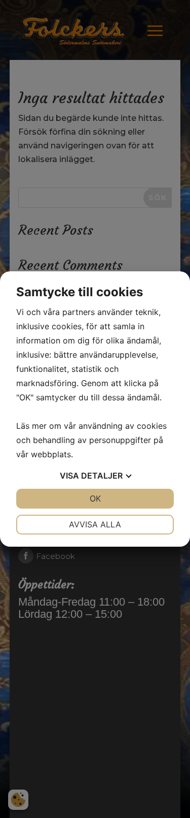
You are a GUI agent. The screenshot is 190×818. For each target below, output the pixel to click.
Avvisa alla (95, 524)
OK (95, 498)
